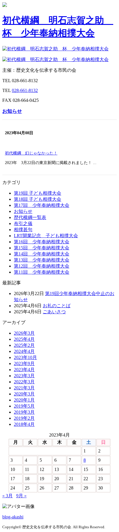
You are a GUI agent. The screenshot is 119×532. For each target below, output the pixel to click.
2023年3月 (24, 375)
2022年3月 (24, 381)
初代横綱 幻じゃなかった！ (31, 153)
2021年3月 (24, 387)
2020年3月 (24, 393)
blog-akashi (12, 516)
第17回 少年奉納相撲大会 (41, 205)
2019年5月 (24, 406)
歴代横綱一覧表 (30, 217)
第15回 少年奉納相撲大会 (41, 247)
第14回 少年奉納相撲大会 (41, 253)
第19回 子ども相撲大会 (37, 193)
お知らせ (12, 111)
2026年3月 (24, 333)
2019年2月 (24, 418)
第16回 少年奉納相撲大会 (41, 241)
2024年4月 (24, 351)
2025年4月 (24, 339)
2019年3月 (24, 412)
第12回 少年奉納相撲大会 (41, 266)
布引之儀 (23, 223)
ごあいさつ (54, 311)
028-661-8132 (25, 90)
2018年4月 (24, 424)
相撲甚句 (23, 229)
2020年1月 (24, 399)
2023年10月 (25, 357)
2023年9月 (24, 363)
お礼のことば (56, 305)
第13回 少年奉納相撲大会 (41, 259)
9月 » (21, 495)
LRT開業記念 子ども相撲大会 (46, 235)
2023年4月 (24, 369)
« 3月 (7, 495)
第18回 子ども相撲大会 (37, 199)
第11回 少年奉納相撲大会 (41, 272)
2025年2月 (24, 345)
